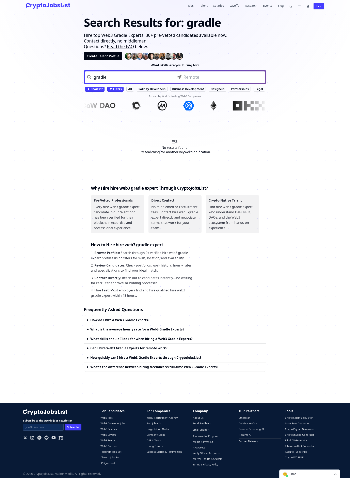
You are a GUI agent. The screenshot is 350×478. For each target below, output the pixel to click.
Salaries (218, 5)
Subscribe (73, 427)
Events (267, 5)
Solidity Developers (152, 89)
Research (251, 5)
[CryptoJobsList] (48, 5)
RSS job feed (107, 463)
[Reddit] (46, 438)
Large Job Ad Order (158, 429)
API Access (199, 447)
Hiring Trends (155, 446)
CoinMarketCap (248, 423)
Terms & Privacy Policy (205, 464)
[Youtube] (53, 438)
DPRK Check (154, 440)
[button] (309, 474)
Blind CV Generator (296, 440)
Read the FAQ (120, 46)
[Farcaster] (61, 438)
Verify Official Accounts (206, 453)
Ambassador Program (205, 436)
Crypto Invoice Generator (299, 435)
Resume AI (245, 435)
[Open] (335, 474)
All (130, 89)
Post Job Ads (154, 423)
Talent (203, 5)
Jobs (191, 5)
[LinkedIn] (32, 438)
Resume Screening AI (251, 429)
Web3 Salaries (108, 429)
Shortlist (96, 89)
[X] (25, 438)
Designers (217, 89)
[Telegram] (39, 438)
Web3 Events (107, 440)
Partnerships (240, 89)
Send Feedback (202, 423)
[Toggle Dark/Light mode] (291, 5)
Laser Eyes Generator (297, 423)
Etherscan (245, 418)
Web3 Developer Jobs (112, 423)
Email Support (201, 429)
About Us (198, 418)
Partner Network (248, 441)
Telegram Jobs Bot (110, 452)
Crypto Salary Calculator (299, 418)
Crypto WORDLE (294, 457)
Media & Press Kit (203, 442)
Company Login (156, 435)
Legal (259, 89)
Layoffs (234, 5)
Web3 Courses (108, 446)
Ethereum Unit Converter (299, 446)
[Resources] (299, 5)
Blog (281, 5)
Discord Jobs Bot (109, 457)
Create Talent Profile (103, 56)
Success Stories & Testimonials (164, 452)
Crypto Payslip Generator (299, 429)
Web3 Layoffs (108, 435)
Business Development (188, 89)
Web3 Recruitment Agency (162, 418)
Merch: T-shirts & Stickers (207, 459)
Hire (318, 6)
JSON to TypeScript (296, 452)
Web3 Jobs (106, 418)
